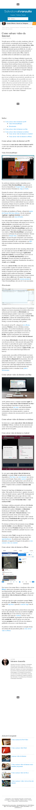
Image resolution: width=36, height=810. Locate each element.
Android (18, 615)
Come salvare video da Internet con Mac (16, 129)
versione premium (25, 279)
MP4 (30, 241)
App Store (11, 604)
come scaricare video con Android (17, 542)
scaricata (23, 479)
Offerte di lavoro (24, 800)
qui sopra (16, 407)
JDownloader (12, 126)
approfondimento (6, 539)
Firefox (26, 189)
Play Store (12, 477)
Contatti (12, 800)
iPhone (4, 589)
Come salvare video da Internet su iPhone (20, 136)
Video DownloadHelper (15, 123)
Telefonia (18, 15)
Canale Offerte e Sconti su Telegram (17, 23)
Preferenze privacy (23, 801)
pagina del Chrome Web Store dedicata (17, 212)
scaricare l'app (24, 604)
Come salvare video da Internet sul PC (15, 122)
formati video (13, 236)
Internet (24, 15)
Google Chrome (20, 187)
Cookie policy (15, 801)
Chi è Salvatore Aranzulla (18, 798)
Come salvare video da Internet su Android (21, 134)
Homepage (8, 798)
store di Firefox (19, 217)
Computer (12, 15)
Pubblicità (17, 800)
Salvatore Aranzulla (7, 38)
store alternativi (22, 477)
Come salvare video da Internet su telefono (17, 132)
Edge (21, 189)
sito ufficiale (26, 325)
